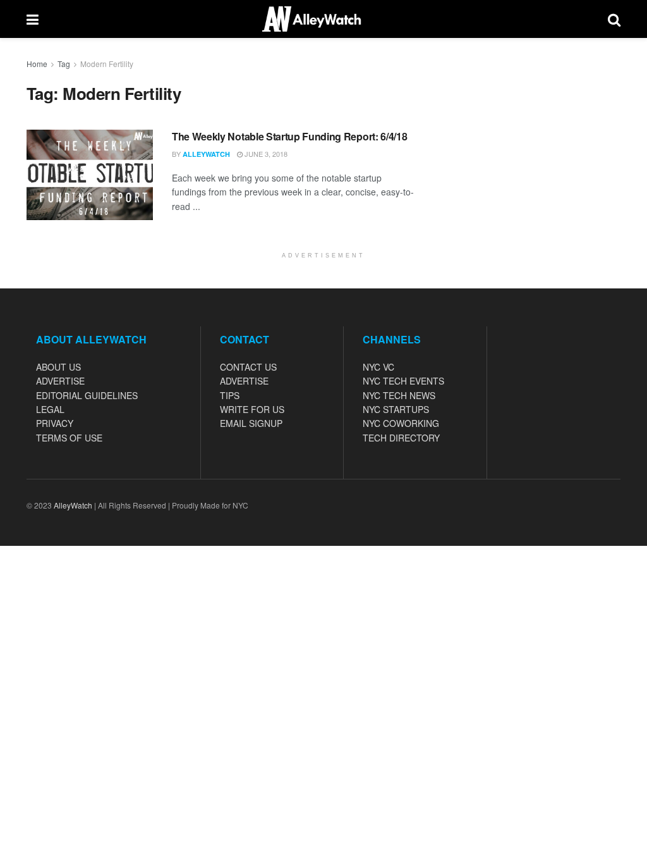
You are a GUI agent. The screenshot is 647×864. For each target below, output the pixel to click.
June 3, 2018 (265, 154)
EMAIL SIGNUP (251, 423)
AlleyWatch (206, 154)
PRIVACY (54, 423)
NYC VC (378, 367)
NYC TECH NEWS (399, 395)
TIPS (229, 395)
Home (37, 63)
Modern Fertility (106, 63)
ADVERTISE (60, 380)
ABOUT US (58, 367)
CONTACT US (248, 367)
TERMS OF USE (69, 437)
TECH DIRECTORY (401, 437)
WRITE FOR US (252, 409)
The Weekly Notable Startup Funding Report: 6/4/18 (289, 136)
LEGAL (50, 409)
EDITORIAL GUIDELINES (87, 395)
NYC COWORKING (401, 423)
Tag (63, 63)
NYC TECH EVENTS (403, 380)
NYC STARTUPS (396, 409)
